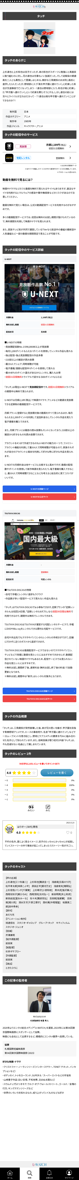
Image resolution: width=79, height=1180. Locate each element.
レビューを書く (57, 773)
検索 (29, 1177)
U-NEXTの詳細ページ (40, 489)
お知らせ (49, 1177)
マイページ (69, 1177)
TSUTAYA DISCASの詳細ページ (39, 691)
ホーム (10, 1177)
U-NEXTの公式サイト (39, 496)
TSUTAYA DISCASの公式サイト (40, 698)
